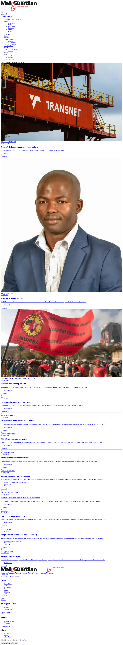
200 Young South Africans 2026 (10, 576)
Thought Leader (8, 604)
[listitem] (4, 573)
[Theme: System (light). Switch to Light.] (3, 15)
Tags (2, 574)
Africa (6, 585)
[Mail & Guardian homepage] (61, 6)
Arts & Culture (5, 614)
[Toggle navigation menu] (2, 12)
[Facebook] (1, 16)
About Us (7, 637)
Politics (3, 598)
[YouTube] (11, 16)
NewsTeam (23, 640)
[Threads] (5, 16)
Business (3, 600)
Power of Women (9, 621)
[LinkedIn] (4, 16)
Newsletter (7, 633)
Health (6, 590)
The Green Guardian (7, 612)
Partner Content (5, 626)
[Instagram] (3, 16)
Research (7, 635)
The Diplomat (8, 609)
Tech (5, 593)
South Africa (8, 584)
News (3, 580)
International (7, 587)
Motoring (7, 592)
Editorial (6, 607)
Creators (5, 574)
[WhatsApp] (10, 16)
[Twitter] (8, 16)
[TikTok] (7, 16)
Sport (5, 595)
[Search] (7, 14)
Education (7, 589)
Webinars (7, 623)
